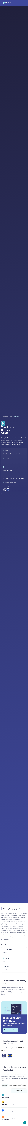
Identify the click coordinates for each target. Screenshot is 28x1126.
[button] (24, 3)
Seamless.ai (10, 454)
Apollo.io (5, 454)
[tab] (5, 1085)
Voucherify (5, 1097)
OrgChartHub (17, 454)
